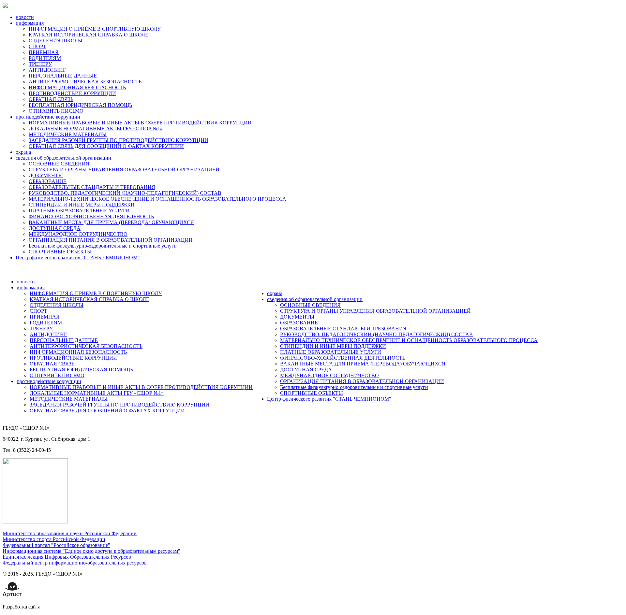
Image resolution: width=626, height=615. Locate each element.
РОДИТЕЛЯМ (45, 58)
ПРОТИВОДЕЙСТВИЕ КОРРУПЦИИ (72, 93)
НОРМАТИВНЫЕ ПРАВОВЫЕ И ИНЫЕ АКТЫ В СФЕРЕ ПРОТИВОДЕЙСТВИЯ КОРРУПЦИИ (140, 122)
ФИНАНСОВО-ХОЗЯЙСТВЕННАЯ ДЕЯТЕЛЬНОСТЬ (91, 216)
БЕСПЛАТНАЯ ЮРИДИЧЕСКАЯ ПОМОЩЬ (80, 105)
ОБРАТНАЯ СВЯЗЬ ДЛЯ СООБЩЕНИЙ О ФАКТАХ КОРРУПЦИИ (106, 146)
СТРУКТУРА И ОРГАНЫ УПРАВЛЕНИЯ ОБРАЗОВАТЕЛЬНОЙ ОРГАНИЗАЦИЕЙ (124, 169)
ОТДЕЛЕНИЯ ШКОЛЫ (55, 40)
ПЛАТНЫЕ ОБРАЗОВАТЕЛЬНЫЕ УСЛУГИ (79, 210)
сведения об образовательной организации (63, 158)
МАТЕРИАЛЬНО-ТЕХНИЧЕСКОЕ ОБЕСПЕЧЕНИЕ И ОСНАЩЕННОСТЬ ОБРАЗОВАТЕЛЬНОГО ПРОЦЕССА (157, 199)
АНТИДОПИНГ (47, 70)
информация (30, 23)
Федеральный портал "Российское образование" (56, 545)
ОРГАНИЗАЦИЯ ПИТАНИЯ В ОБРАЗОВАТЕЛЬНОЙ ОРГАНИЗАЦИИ (111, 240)
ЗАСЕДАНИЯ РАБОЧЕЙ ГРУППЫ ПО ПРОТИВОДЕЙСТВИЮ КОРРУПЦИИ (118, 140)
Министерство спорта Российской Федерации (54, 539)
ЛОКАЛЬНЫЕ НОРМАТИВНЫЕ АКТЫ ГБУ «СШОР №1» (96, 128)
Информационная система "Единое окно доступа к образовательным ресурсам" (91, 551)
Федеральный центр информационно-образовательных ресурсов (75, 562)
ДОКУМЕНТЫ (46, 175)
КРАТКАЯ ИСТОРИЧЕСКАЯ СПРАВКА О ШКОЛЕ (88, 34)
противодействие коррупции (48, 117)
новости (25, 17)
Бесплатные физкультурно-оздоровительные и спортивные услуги (103, 246)
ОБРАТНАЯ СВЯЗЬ (51, 99)
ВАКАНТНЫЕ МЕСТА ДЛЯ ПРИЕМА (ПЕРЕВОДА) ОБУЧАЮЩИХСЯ (111, 222)
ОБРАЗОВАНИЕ (48, 181)
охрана (23, 152)
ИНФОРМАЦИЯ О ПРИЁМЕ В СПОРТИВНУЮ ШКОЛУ (95, 29)
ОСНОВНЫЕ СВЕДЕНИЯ (59, 163)
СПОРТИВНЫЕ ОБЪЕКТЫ (60, 251)
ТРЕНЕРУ (40, 64)
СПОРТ (37, 46)
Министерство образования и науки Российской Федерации (70, 533)
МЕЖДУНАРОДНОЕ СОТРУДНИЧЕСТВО (78, 234)
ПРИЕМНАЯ (44, 52)
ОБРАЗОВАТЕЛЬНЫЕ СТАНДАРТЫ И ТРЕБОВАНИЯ (92, 187)
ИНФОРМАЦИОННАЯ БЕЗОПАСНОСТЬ (77, 87)
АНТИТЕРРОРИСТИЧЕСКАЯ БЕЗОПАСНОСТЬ (85, 81)
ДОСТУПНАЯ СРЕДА (55, 228)
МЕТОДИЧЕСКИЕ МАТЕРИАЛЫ (68, 134)
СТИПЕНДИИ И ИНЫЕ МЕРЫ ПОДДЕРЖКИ (82, 204)
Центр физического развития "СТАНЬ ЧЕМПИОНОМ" (78, 257)
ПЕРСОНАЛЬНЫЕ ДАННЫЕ (63, 76)
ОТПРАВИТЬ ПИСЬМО (56, 111)
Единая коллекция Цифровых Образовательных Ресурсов (67, 557)
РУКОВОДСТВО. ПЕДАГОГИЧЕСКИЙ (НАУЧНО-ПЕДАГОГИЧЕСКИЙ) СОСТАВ (125, 193)
